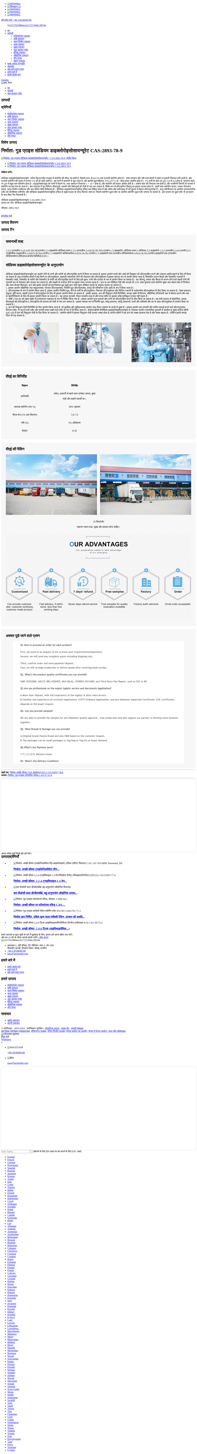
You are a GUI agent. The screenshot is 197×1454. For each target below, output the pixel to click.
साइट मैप (65, 1028)
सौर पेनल (18, 58)
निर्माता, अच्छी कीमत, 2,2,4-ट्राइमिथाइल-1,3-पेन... (40, 881)
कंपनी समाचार (13, 1023)
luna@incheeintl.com (17, 953)
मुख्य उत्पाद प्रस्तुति (16, 63)
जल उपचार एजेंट (21, 50)
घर (8, 30)
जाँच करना (43, 937)
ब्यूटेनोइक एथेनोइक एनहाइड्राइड (15, 1031)
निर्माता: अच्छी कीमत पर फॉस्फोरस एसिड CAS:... (39, 904)
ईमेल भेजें (5, 1036)
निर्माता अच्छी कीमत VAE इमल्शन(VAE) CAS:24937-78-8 (36, 772)
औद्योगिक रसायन (21, 55)
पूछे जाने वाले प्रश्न (15, 69)
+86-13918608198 (16, 951)
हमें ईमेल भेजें (6, 216)
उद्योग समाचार (13, 1020)
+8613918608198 (16, 1052)
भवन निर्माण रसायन (22, 41)
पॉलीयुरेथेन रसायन (22, 36)
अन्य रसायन (19, 44)
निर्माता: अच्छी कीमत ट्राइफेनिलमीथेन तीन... (36, 869)
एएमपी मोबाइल (77, 1028)
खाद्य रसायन (19, 47)
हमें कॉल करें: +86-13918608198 (16, 20)
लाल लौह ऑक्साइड (116, 1031)
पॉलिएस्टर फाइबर (38, 1031)
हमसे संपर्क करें (13, 74)
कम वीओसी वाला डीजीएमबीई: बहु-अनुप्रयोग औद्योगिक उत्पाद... (46, 893)
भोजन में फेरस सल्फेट (97, 1031)
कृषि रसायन (19, 38)
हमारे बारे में (12, 72)
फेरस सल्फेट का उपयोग (76, 1031)
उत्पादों (10, 33)
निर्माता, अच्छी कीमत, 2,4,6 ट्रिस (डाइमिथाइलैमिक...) (41, 928)
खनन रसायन (19, 61)
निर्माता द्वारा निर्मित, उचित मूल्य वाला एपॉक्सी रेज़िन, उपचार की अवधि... (49, 916)
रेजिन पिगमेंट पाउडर (56, 1031)
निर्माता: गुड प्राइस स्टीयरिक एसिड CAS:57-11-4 (30, 775)
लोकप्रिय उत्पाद (52, 1028)
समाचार (10, 66)
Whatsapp (6, 1039)
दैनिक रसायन (19, 52)
